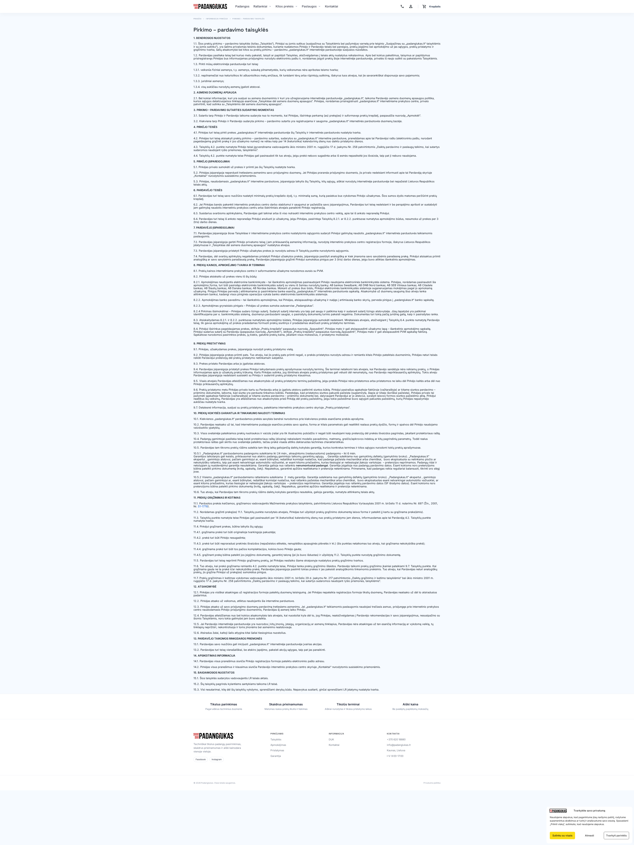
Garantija (275, 756)
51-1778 (203, 506)
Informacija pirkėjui (217, 19)
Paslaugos (309, 6)
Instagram (217, 759)
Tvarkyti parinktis (616, 835)
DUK (331, 739)
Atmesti (589, 835)
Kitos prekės (285, 6)
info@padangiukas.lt (399, 744)
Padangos (242, 6)
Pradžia (197, 19)
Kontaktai (331, 6)
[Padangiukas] (210, 6)
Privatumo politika (431, 783)
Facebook (201, 759)
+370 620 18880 (396, 739)
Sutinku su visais (562, 835)
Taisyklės (275, 739)
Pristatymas (277, 750)
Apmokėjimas (278, 744)
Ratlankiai (260, 6)
